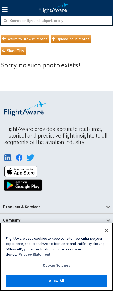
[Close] (106, 230)
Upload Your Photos (72, 39)
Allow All (56, 281)
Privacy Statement (34, 254)
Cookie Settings (56, 265)
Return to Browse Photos (27, 39)
